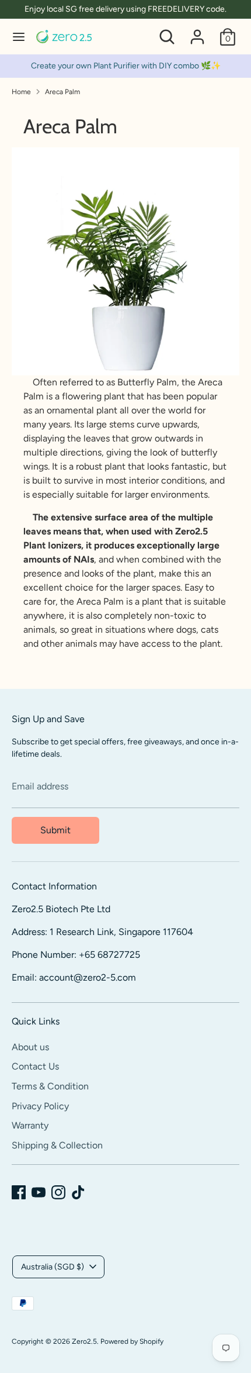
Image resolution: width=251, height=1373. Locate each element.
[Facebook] (19, 1192)
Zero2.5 (84, 1341)
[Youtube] (39, 1192)
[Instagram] (58, 1192)
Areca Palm (62, 92)
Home (21, 92)
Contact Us (35, 1066)
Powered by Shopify (131, 1341)
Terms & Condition (50, 1086)
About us (30, 1047)
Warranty (30, 1125)
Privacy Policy (40, 1106)
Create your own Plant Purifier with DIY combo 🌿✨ (126, 66)
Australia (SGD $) (52, 1267)
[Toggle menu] (18, 37)
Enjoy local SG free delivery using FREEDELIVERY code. (125, 9)
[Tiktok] (78, 1192)
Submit (55, 830)
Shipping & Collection (57, 1145)
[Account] (197, 31)
